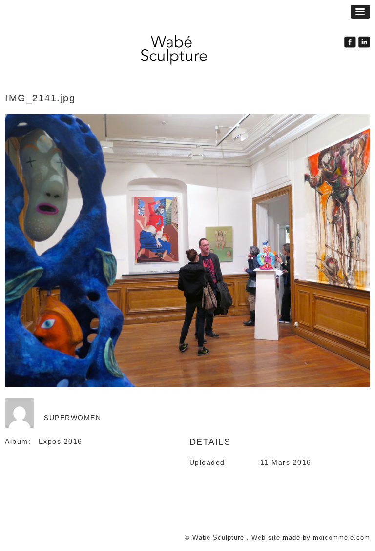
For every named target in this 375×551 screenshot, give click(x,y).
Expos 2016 (61, 441)
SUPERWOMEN (72, 418)
